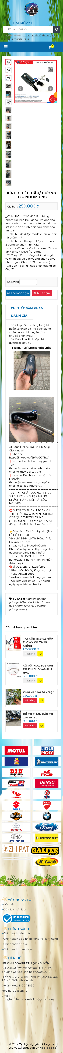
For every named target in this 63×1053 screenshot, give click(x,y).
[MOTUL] (16, 750)
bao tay (54, 35)
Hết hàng (30, 653)
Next (50, 89)
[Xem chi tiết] (50, 47)
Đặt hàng (30, 700)
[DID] (16, 772)
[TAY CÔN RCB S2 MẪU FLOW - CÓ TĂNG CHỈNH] (13, 642)
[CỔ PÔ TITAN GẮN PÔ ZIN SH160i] (13, 718)
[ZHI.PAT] (16, 848)
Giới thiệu (9, 904)
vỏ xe (26, 38)
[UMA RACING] (16, 783)
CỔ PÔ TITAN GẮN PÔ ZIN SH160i (38, 715)
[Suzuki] (16, 805)
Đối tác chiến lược (15, 909)
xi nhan (26, 35)
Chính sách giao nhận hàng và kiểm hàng (30, 938)
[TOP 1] (16, 761)
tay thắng (8, 38)
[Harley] (16, 816)
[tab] (27, 308)
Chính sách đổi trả (15, 944)
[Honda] (16, 794)
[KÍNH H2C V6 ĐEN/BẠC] (13, 696)
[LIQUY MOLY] (47, 750)
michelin (18, 38)
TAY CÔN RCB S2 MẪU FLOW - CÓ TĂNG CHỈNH (38, 642)
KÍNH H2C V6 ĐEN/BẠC (38, 692)
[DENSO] (47, 783)
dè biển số (36, 35)
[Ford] (47, 827)
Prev (20, 89)
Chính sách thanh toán (18, 949)
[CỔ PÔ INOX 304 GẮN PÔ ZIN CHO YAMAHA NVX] (13, 669)
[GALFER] (45, 851)
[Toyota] (16, 827)
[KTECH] (47, 861)
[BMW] (47, 816)
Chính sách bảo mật (16, 933)
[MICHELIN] (47, 761)
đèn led (46, 35)
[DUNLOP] (47, 838)
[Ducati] (47, 805)
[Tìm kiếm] (56, 29)
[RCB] (47, 772)
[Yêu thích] (40, 653)
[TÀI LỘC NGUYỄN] (31, 8)
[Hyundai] (16, 838)
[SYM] (47, 794)
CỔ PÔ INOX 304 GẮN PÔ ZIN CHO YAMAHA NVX (38, 669)
